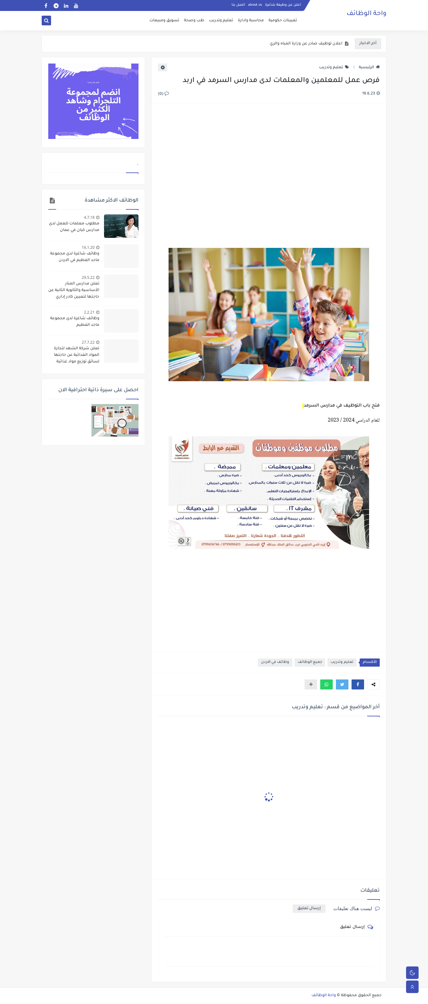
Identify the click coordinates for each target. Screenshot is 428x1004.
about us (255, 5)
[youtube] (76, 5)
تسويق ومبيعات (164, 20)
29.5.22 (88, 277)
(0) (161, 94)
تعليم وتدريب (221, 20)
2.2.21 (89, 312)
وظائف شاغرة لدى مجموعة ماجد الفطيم (74, 321)
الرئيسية (366, 67)
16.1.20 (88, 247)
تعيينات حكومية (283, 20)
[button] (358, 684)
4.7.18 (89, 217)
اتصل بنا (238, 5)
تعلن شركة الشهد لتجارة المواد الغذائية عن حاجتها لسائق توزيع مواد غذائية (76, 355)
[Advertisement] (268, 176)
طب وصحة (194, 20)
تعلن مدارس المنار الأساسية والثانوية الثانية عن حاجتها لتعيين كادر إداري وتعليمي (73, 291)
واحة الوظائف (366, 14)
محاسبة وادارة (251, 20)
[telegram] (56, 5)
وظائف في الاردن (275, 662)
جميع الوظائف (310, 662)
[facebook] (46, 5)
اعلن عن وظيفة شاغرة (283, 5)
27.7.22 (88, 342)
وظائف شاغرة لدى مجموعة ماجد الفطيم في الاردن (74, 257)
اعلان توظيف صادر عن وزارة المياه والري (306, 44)
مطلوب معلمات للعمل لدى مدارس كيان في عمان (74, 227)
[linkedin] (66, 5)
